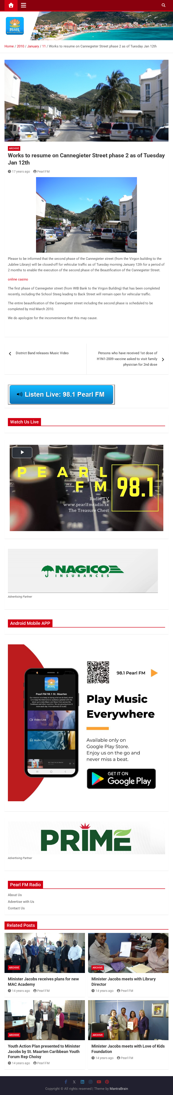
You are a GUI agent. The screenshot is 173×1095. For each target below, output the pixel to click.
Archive (14, 148)
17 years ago (21, 171)
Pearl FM (43, 171)
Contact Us (16, 908)
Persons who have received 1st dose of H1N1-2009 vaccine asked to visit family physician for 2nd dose (127, 359)
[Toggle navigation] (24, 5)
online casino (18, 279)
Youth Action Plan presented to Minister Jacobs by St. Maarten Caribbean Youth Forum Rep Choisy (44, 1051)
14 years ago (21, 991)
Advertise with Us (21, 902)
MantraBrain (119, 1089)
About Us (15, 895)
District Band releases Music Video (42, 353)
